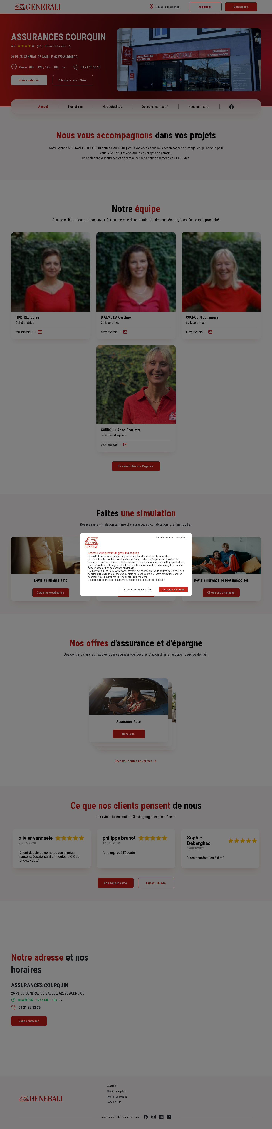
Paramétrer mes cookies (137, 589)
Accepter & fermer (173, 589)
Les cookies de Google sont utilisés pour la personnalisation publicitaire (130, 565)
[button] (139, 579)
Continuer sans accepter (170, 537)
